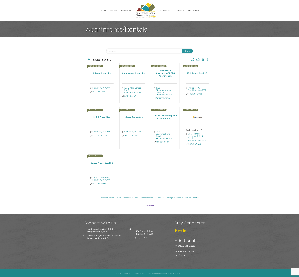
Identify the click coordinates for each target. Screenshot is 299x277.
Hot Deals (134, 198)
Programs (193, 10)
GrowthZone (178, 273)
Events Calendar (122, 198)
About (113, 10)
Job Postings (168, 198)
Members (126, 10)
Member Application (184, 251)
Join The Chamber (192, 198)
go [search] (188, 51)
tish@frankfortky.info (97, 232)
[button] (89, 60)
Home (103, 10)
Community (166, 10)
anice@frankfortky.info (98, 238)
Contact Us (178, 198)
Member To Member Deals (150, 198)
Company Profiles (107, 198)
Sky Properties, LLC (194, 130)
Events (180, 10)
